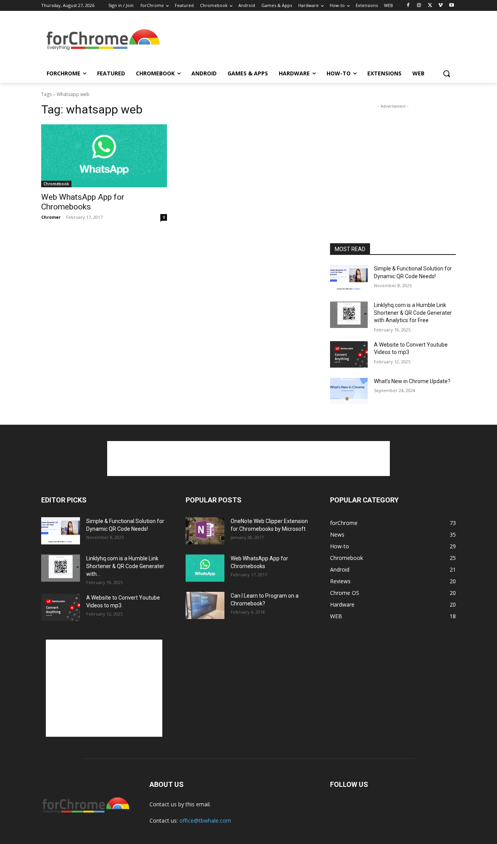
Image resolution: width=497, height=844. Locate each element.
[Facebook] (408, 5)
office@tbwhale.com (205, 820)
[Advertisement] (306, 40)
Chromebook (56, 184)
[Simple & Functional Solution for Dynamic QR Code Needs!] (349, 278)
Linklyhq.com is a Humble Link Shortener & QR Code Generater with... (125, 566)
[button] (446, 73)
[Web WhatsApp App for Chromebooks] (104, 155)
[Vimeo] (440, 5)
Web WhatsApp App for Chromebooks (82, 201)
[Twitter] (430, 5)
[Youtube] (451, 5)
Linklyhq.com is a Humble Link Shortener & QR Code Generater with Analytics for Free (413, 312)
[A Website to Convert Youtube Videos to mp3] (349, 354)
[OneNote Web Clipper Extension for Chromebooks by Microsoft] (205, 530)
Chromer (51, 217)
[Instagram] (419, 5)
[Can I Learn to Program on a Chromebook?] (205, 605)
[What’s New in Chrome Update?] (349, 391)
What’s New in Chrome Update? (412, 381)
